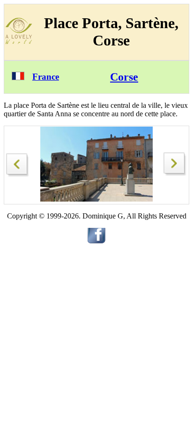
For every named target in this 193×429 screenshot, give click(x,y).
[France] (18, 78)
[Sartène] (18, 162)
